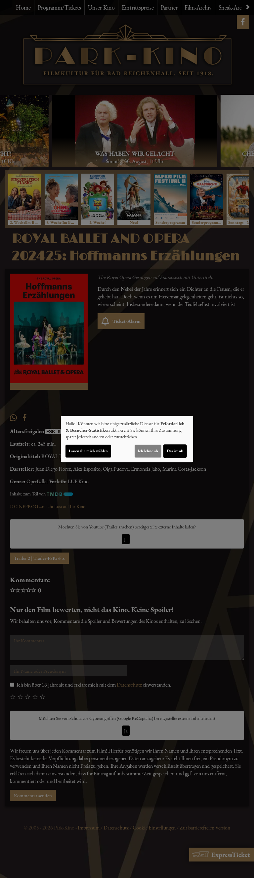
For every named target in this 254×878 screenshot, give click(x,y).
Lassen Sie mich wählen (88, 451)
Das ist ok (175, 451)
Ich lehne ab (148, 451)
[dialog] (127, 439)
